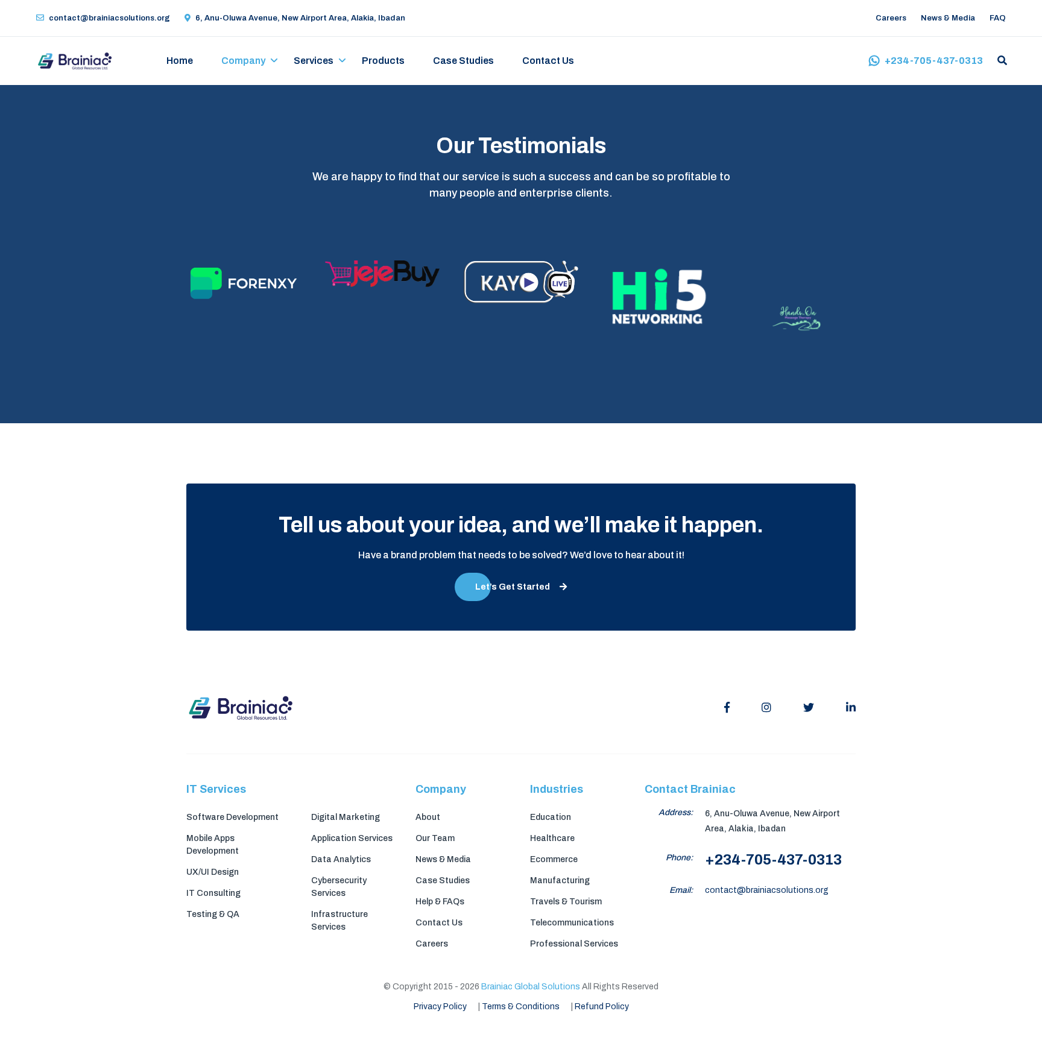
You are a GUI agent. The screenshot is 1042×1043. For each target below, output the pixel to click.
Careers (891, 18)
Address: (675, 812)
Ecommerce (554, 859)
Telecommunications (572, 922)
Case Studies (463, 60)
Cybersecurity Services (339, 887)
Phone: (679, 857)
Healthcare (552, 838)
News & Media (948, 18)
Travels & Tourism (566, 901)
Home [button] (179, 60)
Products (383, 60)
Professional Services (574, 943)
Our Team (435, 838)
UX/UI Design (212, 872)
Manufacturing (560, 880)
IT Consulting (213, 893)
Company (243, 60)
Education (550, 817)
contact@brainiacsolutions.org (109, 18)
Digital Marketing (345, 817)
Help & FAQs (439, 901)
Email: (681, 890)
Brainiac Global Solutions (530, 986)
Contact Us (548, 60)
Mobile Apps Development (212, 845)
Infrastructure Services (339, 920)
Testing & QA (212, 914)
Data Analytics (341, 859)
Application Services (352, 838)
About (427, 817)
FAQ (998, 18)
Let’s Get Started (512, 586)
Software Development (232, 817)
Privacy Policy (440, 1006)
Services (313, 60)
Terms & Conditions (521, 1006)
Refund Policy (602, 1006)
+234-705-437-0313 (934, 60)
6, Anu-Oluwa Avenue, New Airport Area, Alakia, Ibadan (300, 18)
